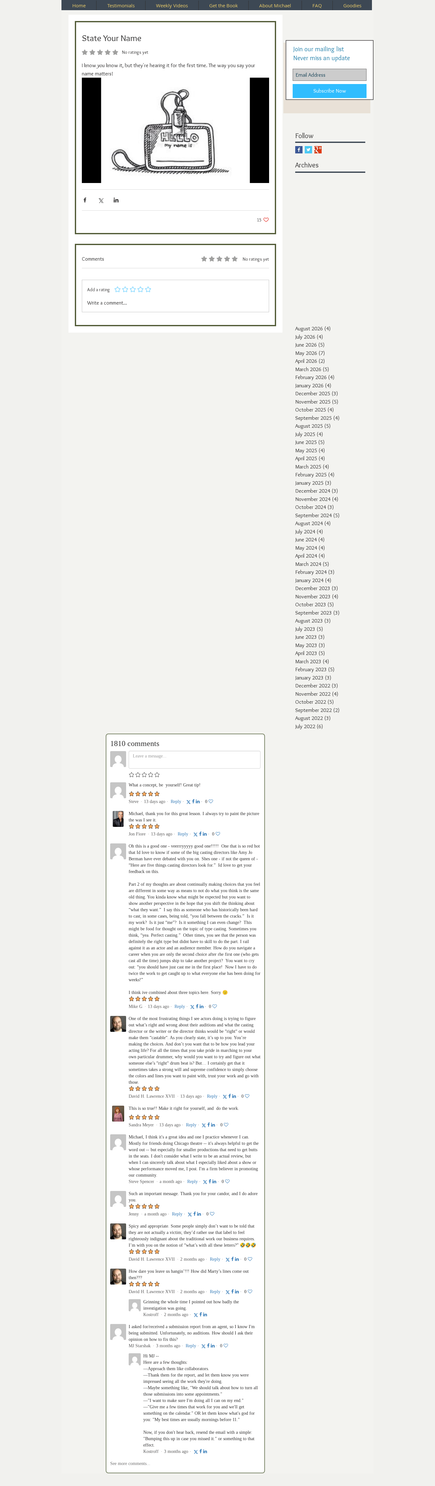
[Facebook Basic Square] (299, 149)
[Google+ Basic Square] (318, 149)
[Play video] (175, 130)
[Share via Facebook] (85, 200)
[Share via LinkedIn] (116, 200)
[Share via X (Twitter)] (100, 200)
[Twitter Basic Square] (308, 149)
